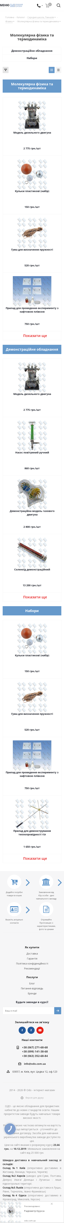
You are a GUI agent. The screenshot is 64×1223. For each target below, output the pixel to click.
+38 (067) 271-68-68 (35, 1047)
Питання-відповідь (32, 988)
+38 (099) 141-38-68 (35, 1051)
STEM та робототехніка (22, 1030)
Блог (32, 983)
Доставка (32, 953)
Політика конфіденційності (32, 963)
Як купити (32, 947)
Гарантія (32, 958)
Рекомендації (32, 968)
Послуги (32, 977)
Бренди (32, 993)
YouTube (40, 1030)
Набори (32, 58)
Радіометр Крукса (34, 1211)
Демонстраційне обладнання (31, 50)
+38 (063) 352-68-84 (35, 1056)
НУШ (31, 1030)
